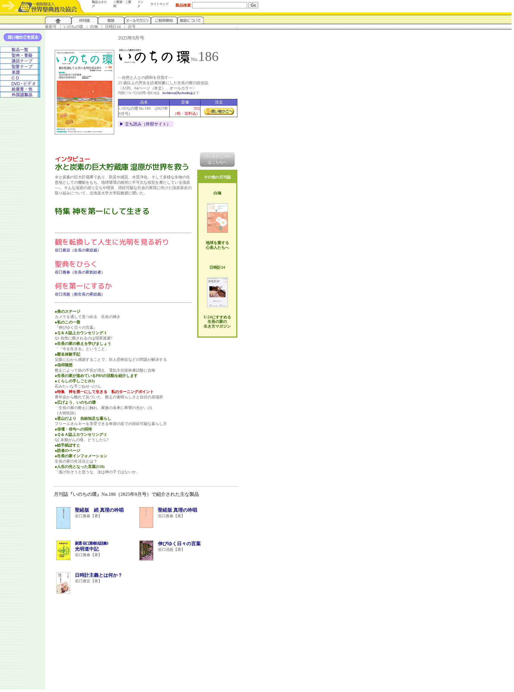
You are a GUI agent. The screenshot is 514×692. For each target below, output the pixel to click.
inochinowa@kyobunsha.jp (177, 93)
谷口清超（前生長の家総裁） (80, 294)
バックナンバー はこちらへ (217, 159)
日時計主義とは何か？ (99, 575)
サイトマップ (159, 4)
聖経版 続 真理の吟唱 (99, 509)
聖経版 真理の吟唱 (177, 509)
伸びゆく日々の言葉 (179, 543)
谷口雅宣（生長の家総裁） (78, 250)
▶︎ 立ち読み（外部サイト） (145, 124)
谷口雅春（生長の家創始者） (80, 272)
